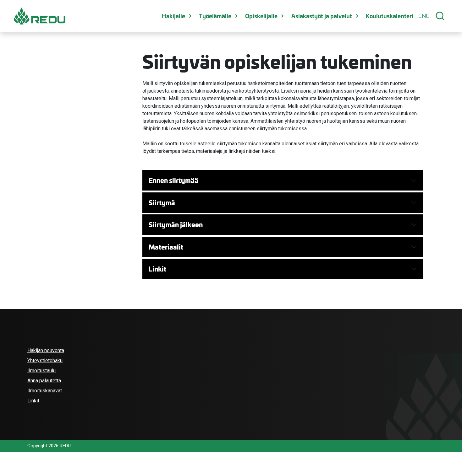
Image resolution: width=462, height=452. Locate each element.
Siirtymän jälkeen (176, 224)
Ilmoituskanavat (44, 391)
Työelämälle (215, 16)
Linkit (157, 268)
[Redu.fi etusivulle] (39, 16)
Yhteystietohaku (45, 360)
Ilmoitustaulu (41, 371)
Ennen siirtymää (173, 180)
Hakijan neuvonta (45, 350)
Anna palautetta (44, 381)
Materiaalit (166, 246)
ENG (423, 15)
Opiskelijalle (261, 16)
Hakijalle (173, 16)
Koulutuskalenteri (389, 16)
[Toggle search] (440, 16)
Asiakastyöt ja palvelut (321, 16)
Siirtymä (162, 202)
